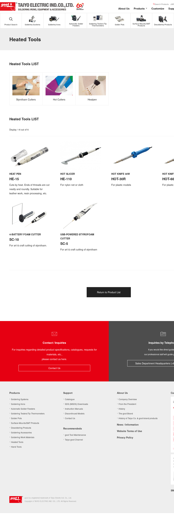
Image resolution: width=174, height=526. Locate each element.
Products (139, 8)
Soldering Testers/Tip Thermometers (28, 413)
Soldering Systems (19, 399)
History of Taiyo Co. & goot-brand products (138, 418)
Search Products (162, 4)
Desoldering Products (21, 427)
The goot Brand (126, 413)
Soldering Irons (18, 403)
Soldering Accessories (21, 432)
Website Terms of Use (129, 431)
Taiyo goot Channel (74, 439)
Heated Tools (17, 441)
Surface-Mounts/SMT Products (25, 422)
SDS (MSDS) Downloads (76, 403)
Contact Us (54, 368)
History (122, 408)
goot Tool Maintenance (75, 434)
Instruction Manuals (74, 408)
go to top (167, 519)
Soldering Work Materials (22, 437)
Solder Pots (16, 418)
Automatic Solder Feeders (23, 408)
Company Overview (128, 399)
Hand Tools (16, 446)
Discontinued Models (74, 413)
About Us (123, 8)
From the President (127, 403)
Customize (157, 8)
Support (68, 393)
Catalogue (70, 399)
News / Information (128, 424)
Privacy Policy (125, 437)
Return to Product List (108, 292)
